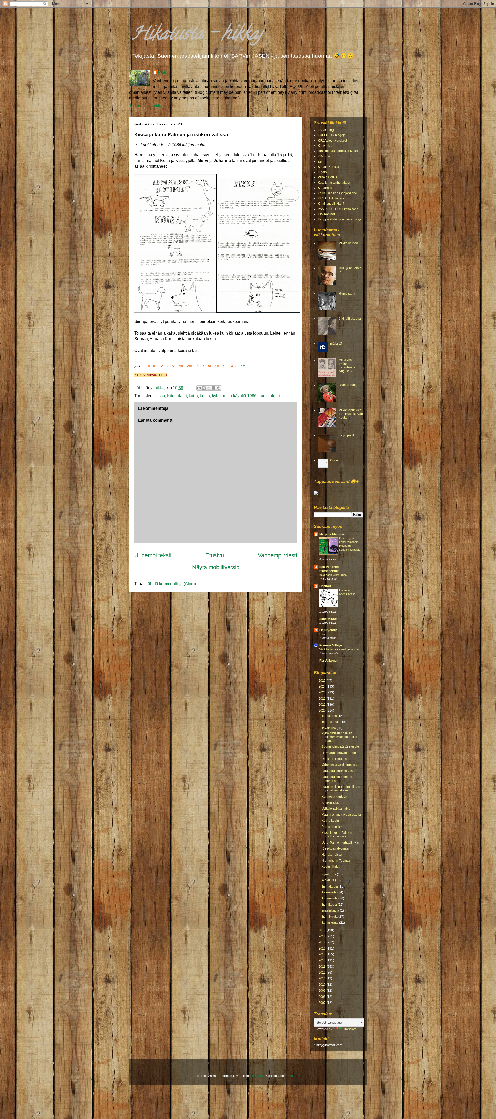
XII (216, 366)
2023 (323, 692)
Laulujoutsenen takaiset (338, 771)
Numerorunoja (349, 385)
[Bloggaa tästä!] (203, 388)
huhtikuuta (330, 904)
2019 (323, 930)
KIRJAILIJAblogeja (331, 198)
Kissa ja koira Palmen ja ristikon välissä (338, 834)
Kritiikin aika (330, 802)
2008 (323, 997)
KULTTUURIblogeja (332, 135)
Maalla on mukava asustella (341, 814)
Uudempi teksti (153, 555)
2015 (323, 954)
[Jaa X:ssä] (208, 388)
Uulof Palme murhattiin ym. (340, 842)
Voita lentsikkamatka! (336, 809)
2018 (323, 936)
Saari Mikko (328, 619)
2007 (323, 1003)
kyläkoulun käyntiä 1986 (234, 395)
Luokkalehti (269, 395)
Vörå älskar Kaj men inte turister (339, 649)
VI (173, 366)
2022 (323, 698)
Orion (334, 460)
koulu (205, 395)
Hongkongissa (332, 854)
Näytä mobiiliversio (215, 567)
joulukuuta (330, 716)
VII (181, 366)
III (154, 366)
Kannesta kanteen (334, 796)
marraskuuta (331, 722)
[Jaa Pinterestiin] (218, 388)
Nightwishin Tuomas (336, 860)
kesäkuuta (329, 892)
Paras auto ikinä (333, 827)
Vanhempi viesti (277, 555)
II (149, 366)
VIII (189, 366)
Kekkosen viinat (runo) (333, 574)
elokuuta (328, 880)
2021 (323, 704)
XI (209, 366)
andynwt (258, 1076)
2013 (323, 966)
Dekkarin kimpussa (335, 759)
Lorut (322, 634)
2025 (323, 680)
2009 (323, 990)
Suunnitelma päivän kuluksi (341, 746)
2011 (323, 978)
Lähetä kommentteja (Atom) (170, 584)
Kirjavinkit (324, 146)
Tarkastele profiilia (145, 106)
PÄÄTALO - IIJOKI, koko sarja (338, 209)
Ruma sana (347, 293)
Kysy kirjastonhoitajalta (334, 182)
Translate (350, 1029)
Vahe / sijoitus (327, 177)
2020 (323, 710)
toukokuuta (330, 898)
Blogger (293, 1076)
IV (161, 366)
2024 (323, 686)
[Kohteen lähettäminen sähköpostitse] (199, 388)
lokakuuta (329, 728)
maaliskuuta (331, 910)
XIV (234, 366)
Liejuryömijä (328, 630)
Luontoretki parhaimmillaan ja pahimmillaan (341, 788)
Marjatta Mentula (331, 534)
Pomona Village (330, 645)
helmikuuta (330, 917)
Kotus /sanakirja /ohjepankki (337, 193)
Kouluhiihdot (330, 866)
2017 (323, 942)
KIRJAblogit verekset (332, 140)
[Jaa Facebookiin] (213, 388)
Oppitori (325, 586)
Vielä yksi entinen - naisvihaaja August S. (347, 365)
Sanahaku (325, 188)
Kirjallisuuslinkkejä (331, 203)
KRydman (325, 156)
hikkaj (164, 73)
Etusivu (214, 555)
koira (193, 395)
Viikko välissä (348, 243)
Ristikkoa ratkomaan (336, 848)
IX (197, 366)
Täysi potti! (346, 435)
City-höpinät (326, 214)
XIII (225, 366)
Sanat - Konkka (328, 167)
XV (242, 366)
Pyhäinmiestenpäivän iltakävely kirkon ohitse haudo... (339, 737)
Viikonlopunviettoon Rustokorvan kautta (351, 413)
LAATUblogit (326, 130)
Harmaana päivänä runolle (340, 753)
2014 (323, 960)
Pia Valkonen (328, 660)
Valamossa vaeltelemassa (340, 765)
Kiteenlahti (177, 395)
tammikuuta (330, 922)
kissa (160, 395)
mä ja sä (336, 343)
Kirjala (322, 172)
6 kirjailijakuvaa (350, 318)
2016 (323, 948)
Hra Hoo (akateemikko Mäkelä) (339, 151)
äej (320, 161)
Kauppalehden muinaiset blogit (340, 219)
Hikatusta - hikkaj (197, 35)
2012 (323, 972)
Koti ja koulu (330, 820)
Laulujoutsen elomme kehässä (337, 778)
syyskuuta (329, 874)
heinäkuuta (330, 886)
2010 (323, 984)
